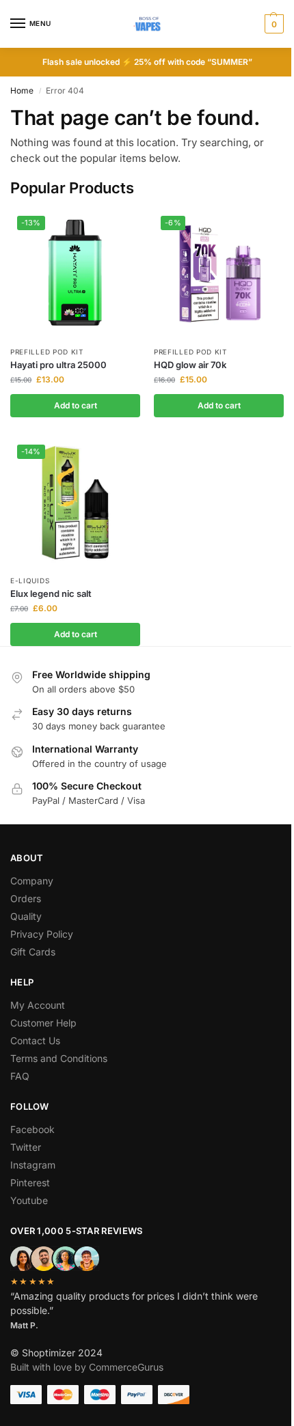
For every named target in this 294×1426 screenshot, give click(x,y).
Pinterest (30, 1182)
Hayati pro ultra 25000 (58, 364)
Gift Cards (32, 951)
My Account (37, 1005)
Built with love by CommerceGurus (86, 1367)
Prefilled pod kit (46, 352)
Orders (25, 898)
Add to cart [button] (75, 405)
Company (31, 880)
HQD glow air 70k (190, 364)
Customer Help (43, 1023)
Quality (26, 916)
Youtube (29, 1200)
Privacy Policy (41, 934)
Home (22, 90)
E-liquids (29, 580)
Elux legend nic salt (51, 593)
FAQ (19, 1076)
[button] (272, 23)
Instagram (32, 1165)
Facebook (32, 1129)
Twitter (25, 1147)
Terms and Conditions (58, 1058)
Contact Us (35, 1040)
